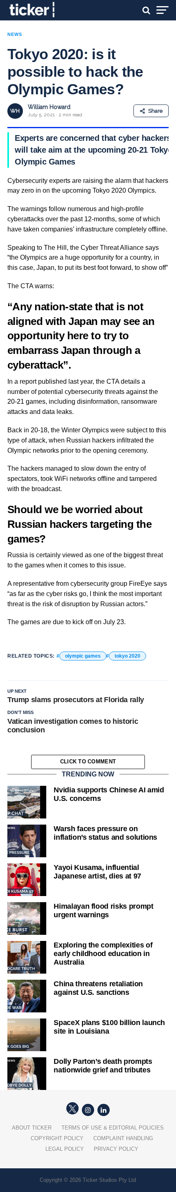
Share (155, 111)
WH (15, 111)
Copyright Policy (57, 1138)
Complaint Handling (123, 1138)
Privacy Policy (116, 1149)
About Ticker (32, 1128)
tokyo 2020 (127, 656)
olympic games (83, 656)
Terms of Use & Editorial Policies (112, 1128)
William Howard (49, 107)
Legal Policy (64, 1149)
